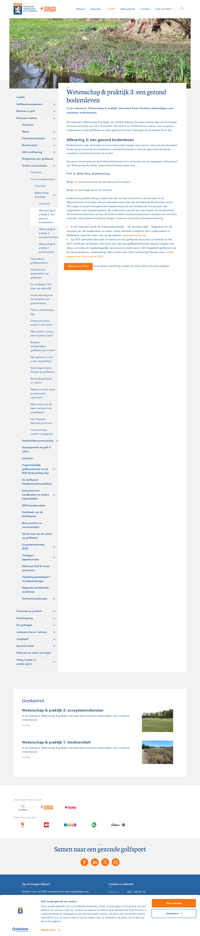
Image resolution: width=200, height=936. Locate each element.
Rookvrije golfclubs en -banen (41, 381)
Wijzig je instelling (78, 266)
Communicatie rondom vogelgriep (41, 432)
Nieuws (80, 9)
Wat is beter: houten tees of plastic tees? (41, 334)
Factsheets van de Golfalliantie (32, 514)
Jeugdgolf (22, 639)
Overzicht (27, 125)
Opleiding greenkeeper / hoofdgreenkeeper (36, 579)
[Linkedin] (95, 862)
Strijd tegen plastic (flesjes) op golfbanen (42, 370)
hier (76, 182)
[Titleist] (118, 826)
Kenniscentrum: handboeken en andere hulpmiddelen (35, 495)
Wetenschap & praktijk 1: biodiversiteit (47, 248)
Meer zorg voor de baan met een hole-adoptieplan (41, 408)
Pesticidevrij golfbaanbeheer (39, 261)
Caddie (111, 9)
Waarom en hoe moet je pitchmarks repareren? (42, 393)
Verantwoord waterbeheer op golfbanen (39, 274)
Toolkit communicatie (34, 166)
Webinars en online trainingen (33, 653)
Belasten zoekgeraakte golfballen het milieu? (42, 346)
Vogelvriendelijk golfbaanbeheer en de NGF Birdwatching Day (35, 469)
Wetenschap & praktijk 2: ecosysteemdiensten (48, 233)
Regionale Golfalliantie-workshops (35, 590)
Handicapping (24, 618)
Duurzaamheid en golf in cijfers (36, 449)
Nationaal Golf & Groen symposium (36, 568)
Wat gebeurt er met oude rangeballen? (41, 359)
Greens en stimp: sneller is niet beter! (41, 323)
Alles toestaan (174, 903)
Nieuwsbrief (128, 9)
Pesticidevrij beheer (33, 138)
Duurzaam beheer (26, 118)
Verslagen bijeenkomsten (30, 557)
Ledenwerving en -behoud (31, 632)
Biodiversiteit (29, 145)
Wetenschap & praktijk (42, 195)
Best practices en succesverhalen (32, 525)
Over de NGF (163, 9)
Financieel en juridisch (29, 611)
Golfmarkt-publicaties (34, 599)
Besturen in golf (25, 111)
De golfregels (24, 625)
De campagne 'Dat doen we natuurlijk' (41, 286)
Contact (145, 9)
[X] (105, 862)
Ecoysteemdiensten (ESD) (33, 547)
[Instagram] (115, 862)
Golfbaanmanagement (29, 104)
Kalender (95, 9)
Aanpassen (172, 913)
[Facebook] (84, 862)
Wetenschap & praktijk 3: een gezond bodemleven (47, 216)
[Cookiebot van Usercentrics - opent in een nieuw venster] (20, 930)
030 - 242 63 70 (136, 892)
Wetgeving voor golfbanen (37, 159)
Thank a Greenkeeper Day (42, 312)
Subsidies (27, 458)
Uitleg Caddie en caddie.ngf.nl (26, 662)
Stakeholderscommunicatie (37, 441)
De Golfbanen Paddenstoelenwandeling (36, 482)
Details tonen (48, 930)
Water (25, 132)
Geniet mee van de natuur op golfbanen (37, 536)
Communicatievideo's (42, 179)
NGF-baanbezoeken (33, 505)
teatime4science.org (133, 235)
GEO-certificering (32, 152)
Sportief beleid (25, 646)
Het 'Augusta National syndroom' (41, 421)
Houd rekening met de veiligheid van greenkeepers (41, 299)
